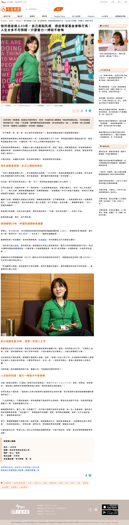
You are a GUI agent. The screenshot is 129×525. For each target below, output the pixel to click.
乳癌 (39, 173)
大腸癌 (16, 245)
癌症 (45, 483)
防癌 (66, 483)
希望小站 (37, 483)
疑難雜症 (19, 21)
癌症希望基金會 (20, 483)
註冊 (125, 2)
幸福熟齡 (4, 21)
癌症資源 (23, 487)
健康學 (11, 21)
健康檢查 (53, 483)
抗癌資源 (5, 487)
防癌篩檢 (43, 239)
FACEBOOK (104, 2)
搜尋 (58, 9)
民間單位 (14, 487)
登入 (119, 2)
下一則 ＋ (103, 499)
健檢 (60, 483)
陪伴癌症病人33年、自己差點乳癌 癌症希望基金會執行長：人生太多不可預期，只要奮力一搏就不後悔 (58, 21)
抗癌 (30, 483)
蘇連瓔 (85, 483)
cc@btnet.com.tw (51, 514)
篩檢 (72, 483)
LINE (113, 2)
